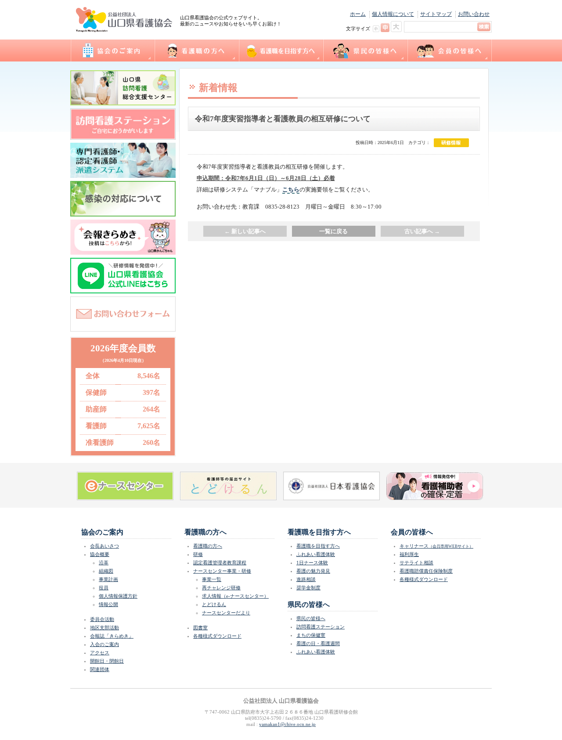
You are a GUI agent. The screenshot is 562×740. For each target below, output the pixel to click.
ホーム (358, 14)
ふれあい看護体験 (315, 554)
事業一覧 (211, 579)
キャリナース (436, 546)
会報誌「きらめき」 (111, 636)
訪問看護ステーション (320, 626)
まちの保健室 (310, 635)
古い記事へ (422, 231)
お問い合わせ (474, 14)
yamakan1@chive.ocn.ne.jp (287, 724)
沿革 (103, 562)
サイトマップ (436, 14)
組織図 (106, 571)
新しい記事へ (245, 231)
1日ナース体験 (312, 562)
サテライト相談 (416, 562)
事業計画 (108, 579)
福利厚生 (409, 554)
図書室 (200, 627)
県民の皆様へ (365, 50)
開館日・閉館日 (107, 661)
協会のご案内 (112, 50)
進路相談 (306, 579)
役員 (103, 587)
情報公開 (108, 604)
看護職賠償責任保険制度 (426, 571)
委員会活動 (102, 619)
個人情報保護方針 (118, 596)
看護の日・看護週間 (318, 643)
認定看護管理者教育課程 (219, 562)
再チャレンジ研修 (221, 587)
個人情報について (393, 14)
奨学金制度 (308, 587)
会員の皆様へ (449, 50)
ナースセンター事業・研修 (222, 571)
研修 (198, 554)
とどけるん (214, 604)
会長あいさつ (104, 546)
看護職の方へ (196, 50)
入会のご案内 (104, 644)
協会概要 (99, 554)
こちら (290, 189)
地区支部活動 (104, 627)
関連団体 (99, 669)
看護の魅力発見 (313, 571)
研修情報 (451, 142)
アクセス (99, 652)
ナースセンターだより (226, 612)
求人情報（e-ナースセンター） (235, 596)
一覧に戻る (333, 231)
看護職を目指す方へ (280, 50)
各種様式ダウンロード (217, 636)
